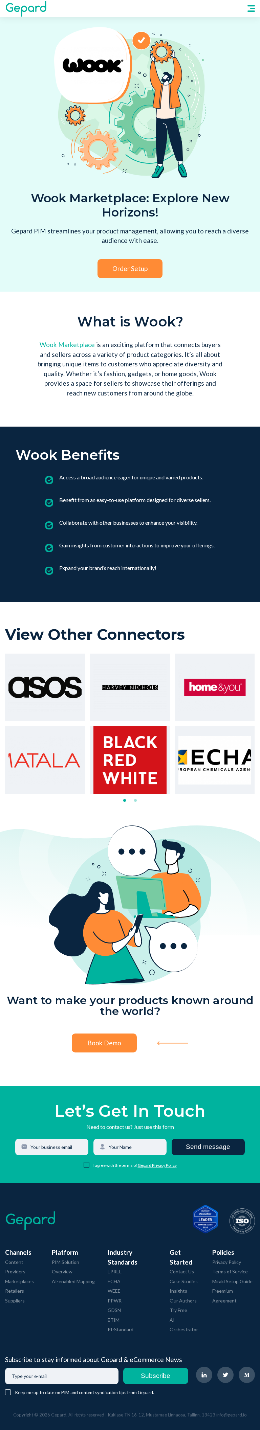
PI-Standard (120, 1329)
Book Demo (104, 1043)
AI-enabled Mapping (73, 1281)
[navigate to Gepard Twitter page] (225, 1375)
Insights (178, 1291)
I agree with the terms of (115, 1165)
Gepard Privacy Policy (157, 1165)
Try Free (178, 1310)
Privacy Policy (226, 1262)
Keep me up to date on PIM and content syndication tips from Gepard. (84, 1392)
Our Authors (183, 1300)
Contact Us (182, 1271)
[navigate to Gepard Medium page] (247, 1375)
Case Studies (184, 1281)
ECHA (114, 1281)
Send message (208, 1146)
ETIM (114, 1320)
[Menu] (251, 8)
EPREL (115, 1271)
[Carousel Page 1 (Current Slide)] (124, 800)
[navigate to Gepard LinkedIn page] (204, 1375)
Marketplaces (19, 1281)
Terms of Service (230, 1271)
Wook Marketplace (67, 344)
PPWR (115, 1300)
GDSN (114, 1310)
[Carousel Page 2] (135, 800)
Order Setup (130, 268)
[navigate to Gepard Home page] (25, 8)
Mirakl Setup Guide (232, 1281)
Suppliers (15, 1300)
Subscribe (155, 1375)
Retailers (14, 1291)
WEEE (114, 1291)
